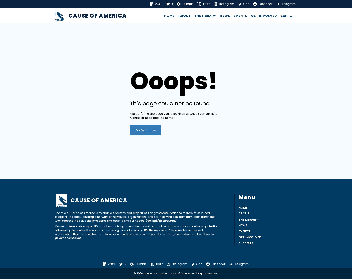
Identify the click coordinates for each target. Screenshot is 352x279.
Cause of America (98, 16)
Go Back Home (146, 130)
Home (169, 15)
